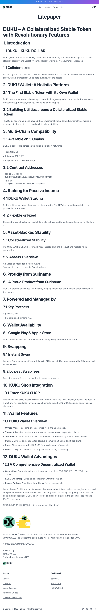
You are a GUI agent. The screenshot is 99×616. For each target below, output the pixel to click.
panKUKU (55, 579)
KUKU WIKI (24, 505)
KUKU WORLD (57, 588)
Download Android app (12, 597)
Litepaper (7, 583)
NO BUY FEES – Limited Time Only (48, 2)
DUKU (9, 7)
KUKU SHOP (56, 583)
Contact (6, 579)
